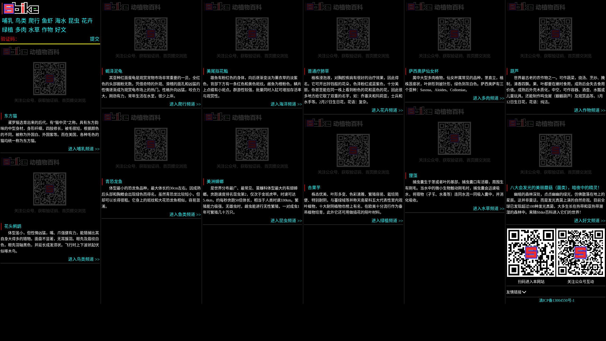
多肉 (21, 30)
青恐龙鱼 (113, 181)
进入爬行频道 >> (185, 104)
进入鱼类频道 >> (185, 214)
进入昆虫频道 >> (286, 220)
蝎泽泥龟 (113, 71)
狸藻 (413, 175)
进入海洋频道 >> (286, 104)
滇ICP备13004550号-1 (557, 300)
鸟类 (21, 21)
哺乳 (7, 21)
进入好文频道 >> (590, 220)
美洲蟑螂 (215, 181)
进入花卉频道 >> (387, 110)
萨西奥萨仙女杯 (424, 71)
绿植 (7, 30)
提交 (94, 39)
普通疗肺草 (318, 71)
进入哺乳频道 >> (84, 149)
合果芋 (314, 187)
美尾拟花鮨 (217, 71)
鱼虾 (47, 21)
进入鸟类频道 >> (84, 259)
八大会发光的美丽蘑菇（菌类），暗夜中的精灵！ (556, 187)
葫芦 (514, 71)
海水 (60, 21)
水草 (34, 30)
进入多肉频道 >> (488, 98)
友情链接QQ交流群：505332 (522, 293)
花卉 (87, 21)
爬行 (34, 21)
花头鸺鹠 (12, 226)
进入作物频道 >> (590, 110)
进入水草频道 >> (488, 208)
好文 (60, 30)
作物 (47, 30)
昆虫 (74, 21)
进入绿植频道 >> (387, 220)
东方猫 (10, 116)
